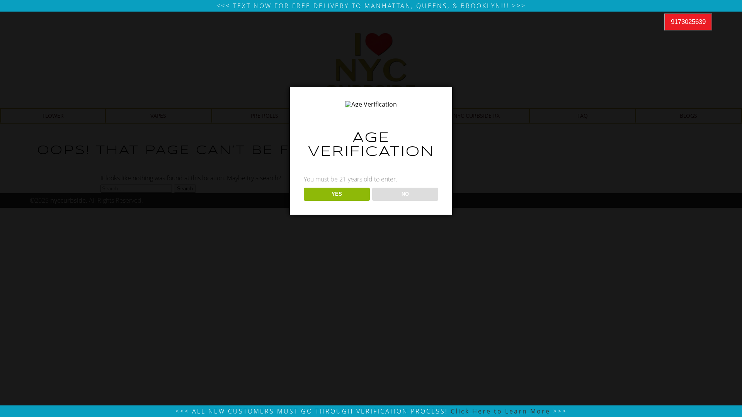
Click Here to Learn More (500, 411)
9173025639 (688, 21)
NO (405, 194)
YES (337, 194)
